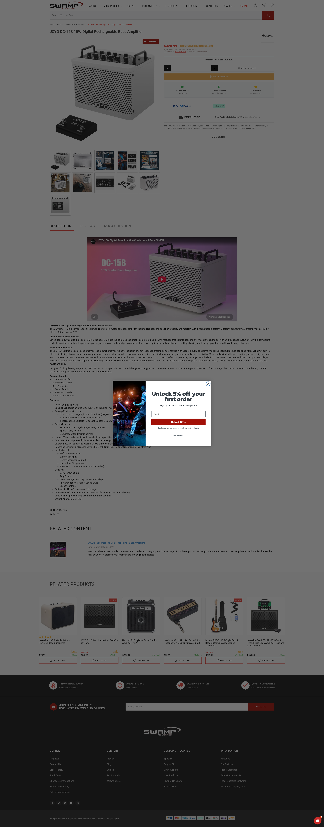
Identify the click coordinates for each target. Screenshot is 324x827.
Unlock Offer (178, 422)
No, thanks (179, 435)
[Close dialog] (208, 384)
